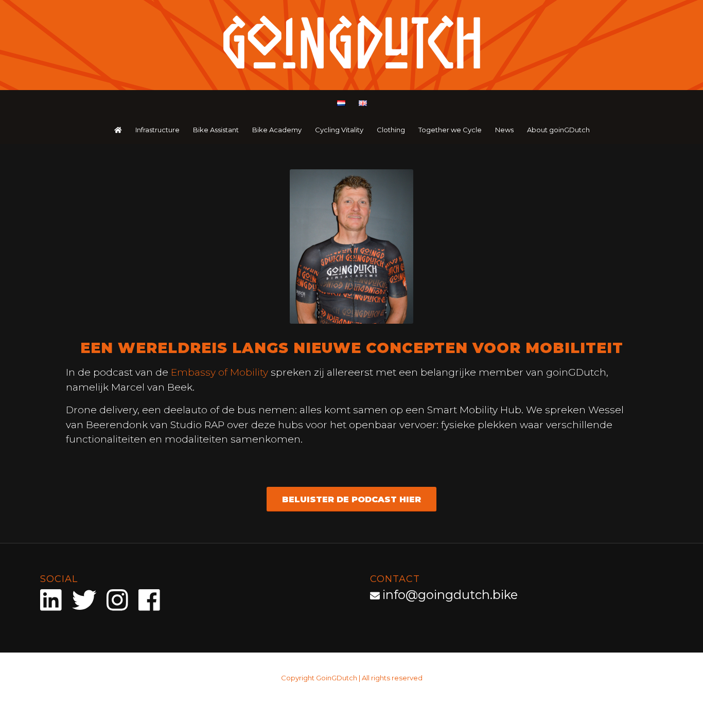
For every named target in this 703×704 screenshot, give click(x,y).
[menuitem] (340, 104)
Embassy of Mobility (219, 372)
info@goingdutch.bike (450, 594)
